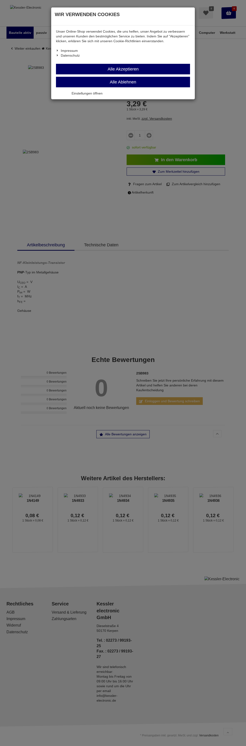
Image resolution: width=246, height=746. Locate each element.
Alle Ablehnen (123, 82)
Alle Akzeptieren (123, 69)
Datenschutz (70, 55)
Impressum (69, 51)
